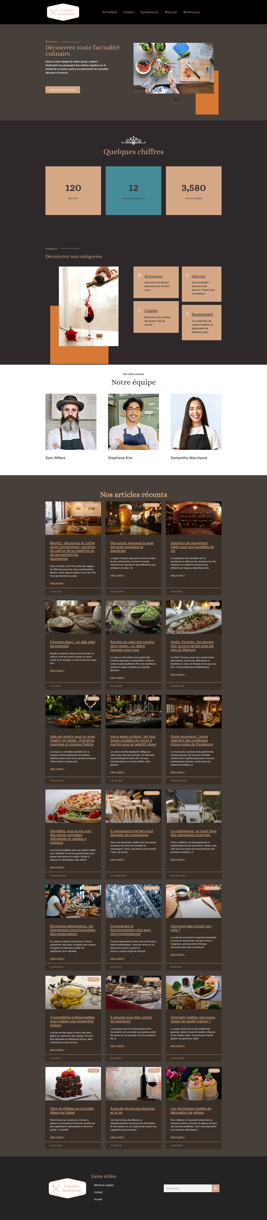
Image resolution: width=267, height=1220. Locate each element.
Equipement (149, 12)
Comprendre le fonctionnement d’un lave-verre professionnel (130, 930)
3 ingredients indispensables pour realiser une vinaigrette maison (72, 1021)
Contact (98, 1192)
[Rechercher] (215, 1188)
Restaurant (191, 12)
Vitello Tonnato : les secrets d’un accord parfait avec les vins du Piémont (192, 646)
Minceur (171, 12)
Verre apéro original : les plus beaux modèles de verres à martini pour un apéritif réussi (133, 740)
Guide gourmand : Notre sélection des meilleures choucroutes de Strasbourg (192, 740)
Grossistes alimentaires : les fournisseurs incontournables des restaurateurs (72, 930)
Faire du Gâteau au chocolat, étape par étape (72, 1110)
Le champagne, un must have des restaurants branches (193, 833)
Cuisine (128, 12)
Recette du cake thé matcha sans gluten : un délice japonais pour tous (132, 646)
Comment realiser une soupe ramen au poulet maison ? (193, 1019)
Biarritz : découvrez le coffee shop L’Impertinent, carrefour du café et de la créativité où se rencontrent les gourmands (72, 551)
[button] (176, 99)
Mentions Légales (103, 1185)
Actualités (109, 12)
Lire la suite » (57, 583)
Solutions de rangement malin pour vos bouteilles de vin (192, 547)
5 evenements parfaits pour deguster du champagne (131, 833)
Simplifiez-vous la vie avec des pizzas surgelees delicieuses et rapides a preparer (70, 837)
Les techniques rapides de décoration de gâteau (191, 1110)
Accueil (98, 1199)
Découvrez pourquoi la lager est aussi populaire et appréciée (132, 547)
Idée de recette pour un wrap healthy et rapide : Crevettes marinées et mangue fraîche (72, 740)
